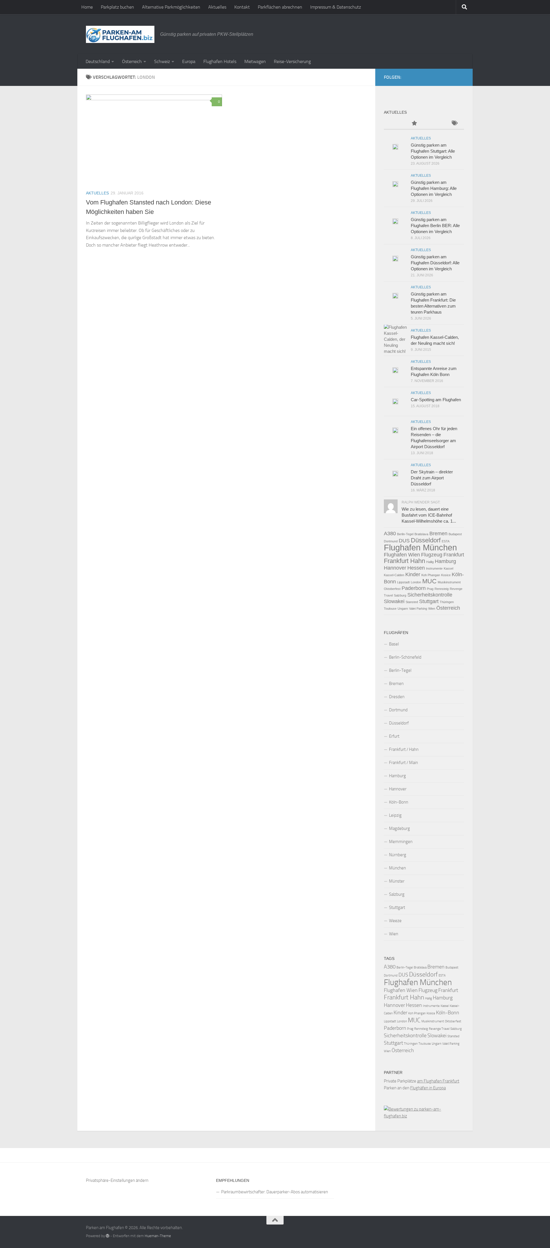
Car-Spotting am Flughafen (436, 399)
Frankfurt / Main (403, 762)
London (416, 582)
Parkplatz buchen (117, 7)
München (397, 868)
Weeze (395, 920)
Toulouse (390, 608)
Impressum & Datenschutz (335, 7)
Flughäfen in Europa (428, 1087)
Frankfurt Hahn (404, 560)
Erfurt (394, 736)
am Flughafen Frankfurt (438, 1081)
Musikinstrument (449, 582)
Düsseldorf (426, 540)
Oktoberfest (392, 588)
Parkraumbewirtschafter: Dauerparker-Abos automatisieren (274, 1191)
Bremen (438, 533)
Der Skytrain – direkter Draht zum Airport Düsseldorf (432, 477)
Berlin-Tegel (405, 534)
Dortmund (391, 541)
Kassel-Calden (394, 575)
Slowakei (394, 601)
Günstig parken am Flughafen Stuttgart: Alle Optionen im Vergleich (433, 151)
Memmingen (400, 841)
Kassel (448, 568)
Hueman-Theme (158, 1236)
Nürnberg (397, 854)
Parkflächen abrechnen (280, 7)
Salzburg (400, 595)
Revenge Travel (439, 1029)
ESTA (445, 541)
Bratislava (421, 534)
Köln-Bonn (398, 802)
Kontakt (242, 7)
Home (87, 7)
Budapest (455, 534)
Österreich (132, 61)
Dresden (396, 696)
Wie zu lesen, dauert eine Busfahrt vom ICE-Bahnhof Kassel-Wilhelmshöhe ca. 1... (429, 515)
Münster (396, 881)
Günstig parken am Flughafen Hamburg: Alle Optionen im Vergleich (434, 188)
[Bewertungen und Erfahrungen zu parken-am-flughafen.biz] (424, 1116)
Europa (188, 61)
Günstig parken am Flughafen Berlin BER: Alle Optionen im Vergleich (435, 225)
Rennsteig (442, 588)
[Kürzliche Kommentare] (434, 123)
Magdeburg (399, 828)
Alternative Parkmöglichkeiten (171, 7)
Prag (430, 588)
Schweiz (162, 61)
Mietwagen (255, 61)
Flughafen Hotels (219, 61)
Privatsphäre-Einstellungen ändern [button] (117, 1180)
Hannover (395, 568)
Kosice (446, 575)
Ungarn (403, 608)
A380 (390, 533)
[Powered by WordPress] (107, 1236)
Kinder (412, 574)
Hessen (416, 568)
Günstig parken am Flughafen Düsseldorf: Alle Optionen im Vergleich (435, 262)
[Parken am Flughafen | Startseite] (120, 34)
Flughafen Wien (402, 555)
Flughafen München (420, 547)
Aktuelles (217, 7)
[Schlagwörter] (454, 123)
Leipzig (395, 815)
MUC (429, 581)
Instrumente (434, 568)
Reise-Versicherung (292, 61)
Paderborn (414, 588)
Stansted (412, 602)
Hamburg (445, 561)
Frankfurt (453, 555)
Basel (394, 644)
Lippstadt (403, 582)
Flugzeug (431, 555)
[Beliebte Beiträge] (414, 123)
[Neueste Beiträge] (394, 123)
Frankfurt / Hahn (404, 749)
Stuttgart (429, 601)
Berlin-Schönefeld (405, 657)
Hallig (430, 562)
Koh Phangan (430, 575)
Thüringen (447, 602)
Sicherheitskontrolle (429, 595)
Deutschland (98, 61)
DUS (404, 541)
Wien (431, 608)
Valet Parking (418, 608)
